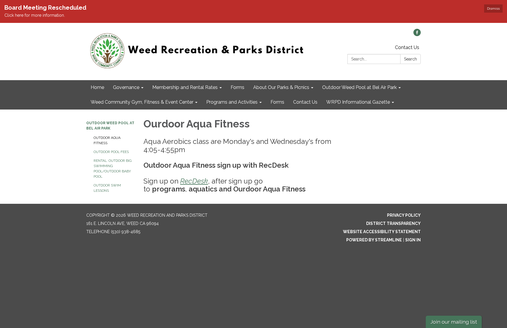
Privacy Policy (404, 215)
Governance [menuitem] (126, 87)
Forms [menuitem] (237, 87)
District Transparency (393, 223)
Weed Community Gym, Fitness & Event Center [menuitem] (142, 102)
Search (410, 59)
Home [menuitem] (97, 87)
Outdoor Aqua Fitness (107, 140)
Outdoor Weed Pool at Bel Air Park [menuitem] (359, 87)
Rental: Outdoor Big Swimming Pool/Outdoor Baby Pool (113, 169)
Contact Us (407, 47)
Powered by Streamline (374, 240)
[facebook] (417, 34)
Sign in (413, 240)
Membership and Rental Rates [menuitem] (185, 87)
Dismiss (493, 8)
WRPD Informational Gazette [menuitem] (358, 102)
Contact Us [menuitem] (305, 102)
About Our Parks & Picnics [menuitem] (281, 87)
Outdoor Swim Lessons (107, 188)
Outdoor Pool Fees (111, 152)
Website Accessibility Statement (382, 231)
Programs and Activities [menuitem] (232, 102)
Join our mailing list (453, 322)
